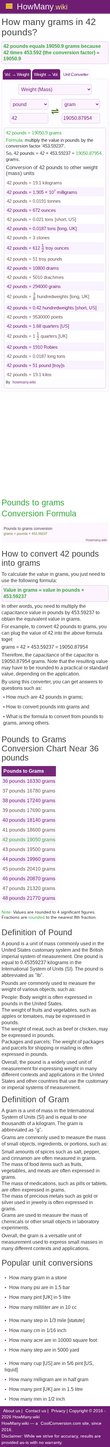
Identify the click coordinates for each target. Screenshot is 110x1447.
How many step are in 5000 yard (44, 1350)
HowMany (42, 6)
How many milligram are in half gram (48, 1379)
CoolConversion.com (61, 1423)
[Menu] (9, 6)
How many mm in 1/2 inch (37, 1399)
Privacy (58, 1411)
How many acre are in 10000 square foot (53, 1340)
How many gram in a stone (38, 1277)
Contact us (35, 1411)
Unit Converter (75, 74)
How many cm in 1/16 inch (37, 1330)
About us (11, 1411)
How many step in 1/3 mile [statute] (46, 1320)
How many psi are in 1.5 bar (39, 1287)
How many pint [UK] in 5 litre (40, 1297)
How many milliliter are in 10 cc (43, 1307)
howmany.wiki (24, 382)
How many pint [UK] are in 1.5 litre (46, 1389)
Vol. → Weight (17, 74)
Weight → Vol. (46, 74)
